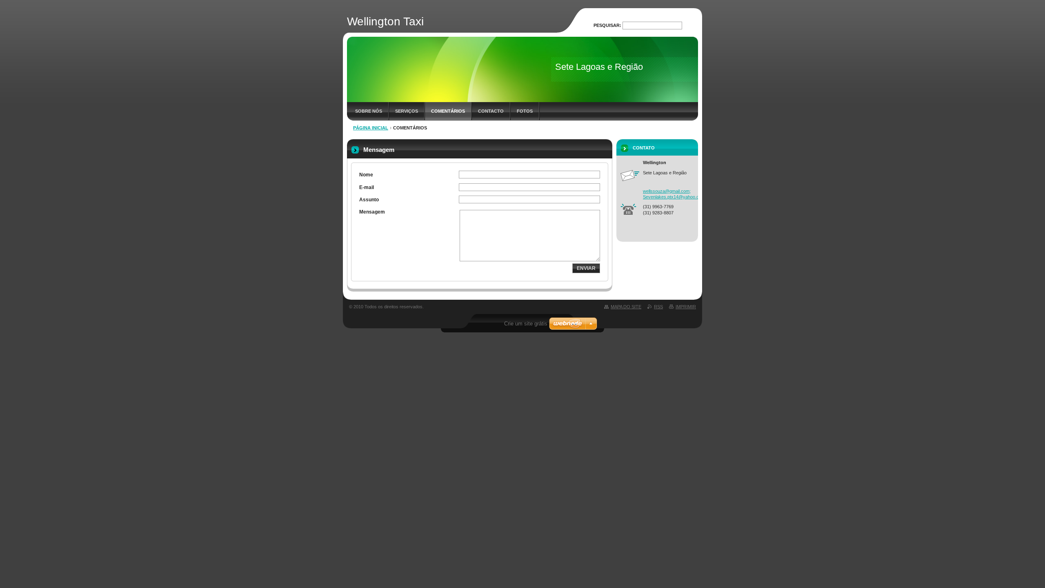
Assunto (369, 200)
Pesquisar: (607, 25)
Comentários (448, 111)
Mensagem (372, 212)
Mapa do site (626, 306)
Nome (366, 175)
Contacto (491, 111)
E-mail (366, 187)
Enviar (586, 268)
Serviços (406, 111)
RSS (658, 306)
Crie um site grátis (525, 324)
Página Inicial (370, 127)
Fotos (525, 111)
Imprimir (686, 306)
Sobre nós (368, 111)
